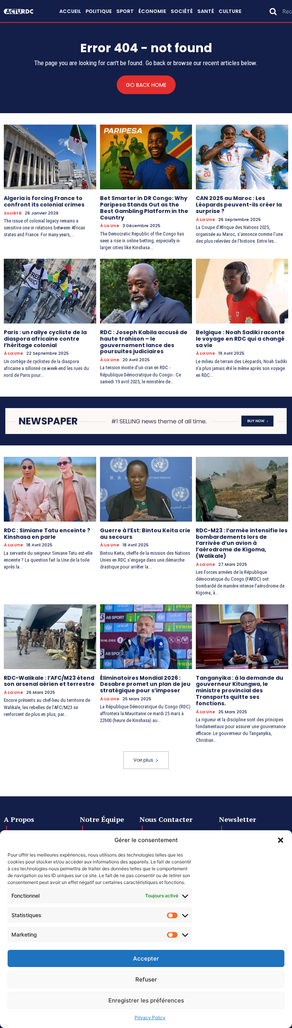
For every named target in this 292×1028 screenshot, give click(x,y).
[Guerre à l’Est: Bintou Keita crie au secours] (146, 489)
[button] (280, 840)
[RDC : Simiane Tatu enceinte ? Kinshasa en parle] (50, 489)
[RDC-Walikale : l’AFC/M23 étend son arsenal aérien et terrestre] (50, 636)
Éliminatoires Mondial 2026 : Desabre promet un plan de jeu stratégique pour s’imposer (145, 684)
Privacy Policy (150, 1017)
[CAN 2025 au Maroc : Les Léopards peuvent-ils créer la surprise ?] (242, 157)
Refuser (146, 979)
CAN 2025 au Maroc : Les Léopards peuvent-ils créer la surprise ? (239, 204)
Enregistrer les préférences (146, 1000)
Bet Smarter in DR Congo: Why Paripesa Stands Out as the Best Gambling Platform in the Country (144, 207)
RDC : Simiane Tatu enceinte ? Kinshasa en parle (47, 534)
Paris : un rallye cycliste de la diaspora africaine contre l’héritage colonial (45, 338)
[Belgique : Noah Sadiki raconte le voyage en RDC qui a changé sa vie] (242, 291)
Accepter (146, 958)
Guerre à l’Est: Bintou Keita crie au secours (145, 534)
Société (13, 213)
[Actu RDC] (22, 11)
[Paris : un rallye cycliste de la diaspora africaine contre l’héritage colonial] (50, 291)
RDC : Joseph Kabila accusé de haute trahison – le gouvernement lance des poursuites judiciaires (143, 341)
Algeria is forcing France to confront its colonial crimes (44, 201)
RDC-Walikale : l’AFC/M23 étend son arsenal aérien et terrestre (49, 681)
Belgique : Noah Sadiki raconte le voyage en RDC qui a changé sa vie (240, 338)
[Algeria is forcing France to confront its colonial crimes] (50, 157)
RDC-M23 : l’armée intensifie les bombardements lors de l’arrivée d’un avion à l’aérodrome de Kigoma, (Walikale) (241, 543)
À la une (109, 225)
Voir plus (143, 760)
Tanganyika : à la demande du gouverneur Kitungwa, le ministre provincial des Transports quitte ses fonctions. (239, 690)
